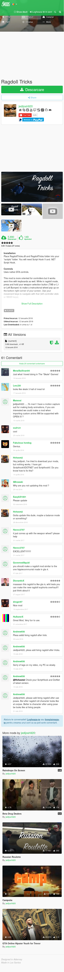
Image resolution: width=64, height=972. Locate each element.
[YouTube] (31, 109)
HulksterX (18, 616)
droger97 (17, 601)
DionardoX (18, 580)
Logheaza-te (33, 719)
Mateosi (17, 400)
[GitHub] (46, 109)
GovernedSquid (21, 562)
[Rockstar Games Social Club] (42, 109)
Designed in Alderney (11, 959)
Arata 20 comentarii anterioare (32, 363)
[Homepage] (20, 109)
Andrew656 (19, 631)
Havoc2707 (19, 529)
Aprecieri (28, 239)
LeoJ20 (17, 385)
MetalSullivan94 (21, 370)
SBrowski (18, 481)
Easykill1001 (19, 496)
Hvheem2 (18, 457)
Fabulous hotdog (22, 442)
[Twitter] (27, 109)
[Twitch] (35, 109)
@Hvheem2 (19, 679)
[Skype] (23, 109)
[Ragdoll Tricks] (32, 187)
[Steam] (38, 109)
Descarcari (12, 239)
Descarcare (34, 89)
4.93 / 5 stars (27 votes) (10, 246)
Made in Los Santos (11, 962)
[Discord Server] (50, 109)
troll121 (17, 427)
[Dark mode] (55, 12)
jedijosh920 (26, 106)
